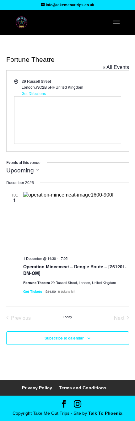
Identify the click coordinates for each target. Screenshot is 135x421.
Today (67, 316)
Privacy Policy (37, 387)
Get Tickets (33, 291)
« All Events (116, 67)
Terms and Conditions (82, 387)
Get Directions (34, 93)
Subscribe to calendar (64, 338)
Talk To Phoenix (105, 413)
